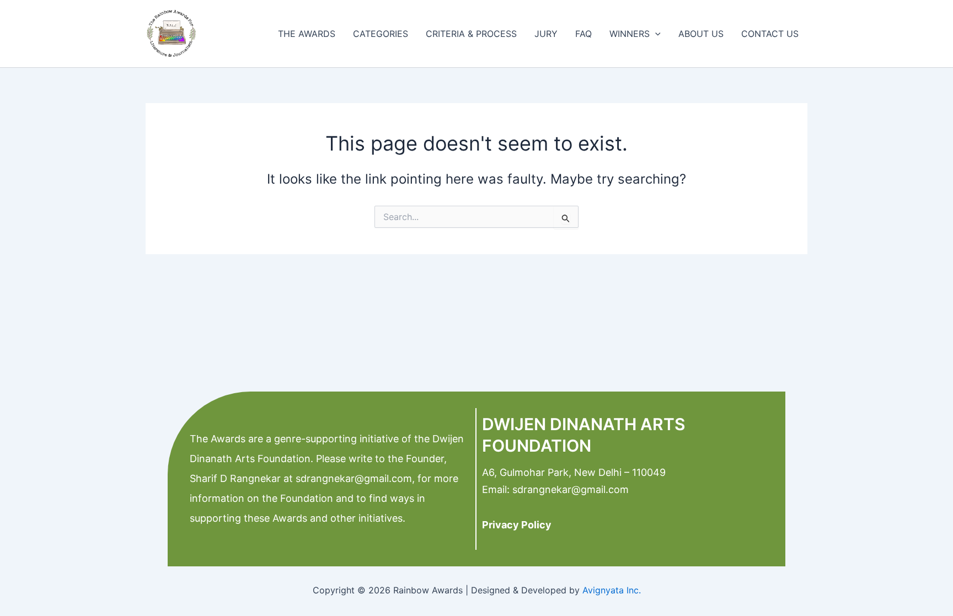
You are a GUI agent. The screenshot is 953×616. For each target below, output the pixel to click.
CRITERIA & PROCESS (471, 33)
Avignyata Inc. (611, 590)
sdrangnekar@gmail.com (352, 478)
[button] (655, 33)
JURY (546, 33)
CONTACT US (770, 33)
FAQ (583, 33)
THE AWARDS (306, 33)
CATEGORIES (380, 33)
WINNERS (629, 33)
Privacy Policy (517, 525)
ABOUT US (701, 33)
